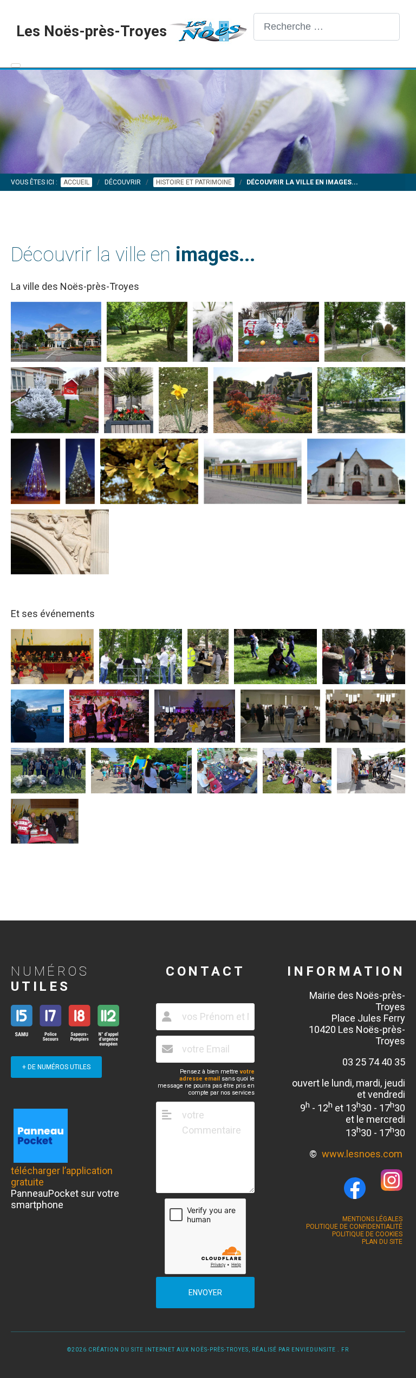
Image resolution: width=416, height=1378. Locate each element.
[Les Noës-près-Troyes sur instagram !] (391, 1187)
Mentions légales (372, 1219)
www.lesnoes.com (362, 1154)
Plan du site (382, 1242)
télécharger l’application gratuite (62, 1176)
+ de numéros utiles (56, 1067)
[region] (208, 122)
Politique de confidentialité (354, 1226)
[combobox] (326, 27)
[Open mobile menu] (16, 65)
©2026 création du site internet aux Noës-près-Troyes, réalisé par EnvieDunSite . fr (208, 1350)
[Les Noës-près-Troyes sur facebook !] (355, 1188)
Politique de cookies (367, 1234)
